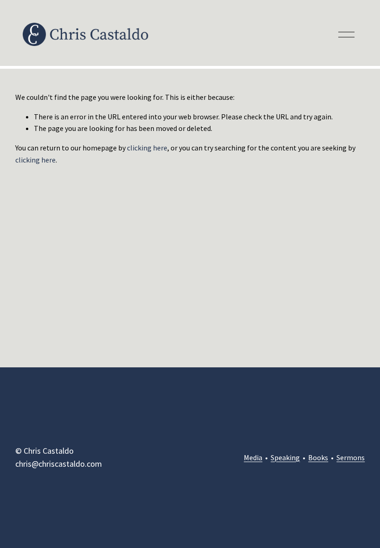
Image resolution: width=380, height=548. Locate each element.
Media (253, 457)
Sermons (350, 457)
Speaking (285, 457)
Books (318, 457)
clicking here (147, 147)
